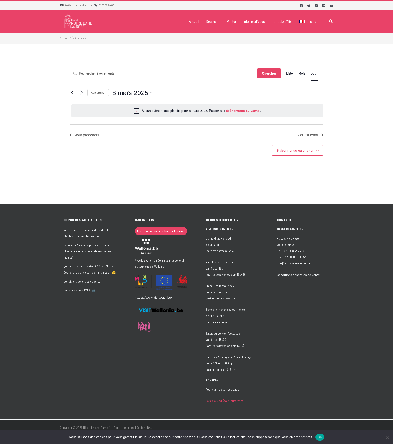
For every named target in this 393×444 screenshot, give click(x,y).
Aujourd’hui (98, 92)
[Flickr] (323, 6)
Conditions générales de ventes (83, 281)
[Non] (387, 437)
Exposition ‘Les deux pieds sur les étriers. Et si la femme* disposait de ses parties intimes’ (88, 251)
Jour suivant (308, 134)
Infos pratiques (254, 21)
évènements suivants (243, 110)
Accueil (194, 21)
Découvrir (213, 21)
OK (320, 437)
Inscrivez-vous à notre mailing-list (161, 231)
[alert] (197, 110)
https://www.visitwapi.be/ (153, 297)
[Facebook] (301, 6)
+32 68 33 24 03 (106, 5)
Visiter (231, 21)
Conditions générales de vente (298, 274)
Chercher (269, 73)
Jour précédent (87, 134)
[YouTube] (331, 6)
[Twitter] (308, 6)
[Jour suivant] (81, 92)
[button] (318, 21)
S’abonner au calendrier (295, 150)
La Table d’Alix (282, 21)
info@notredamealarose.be (78, 5)
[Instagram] (316, 6)
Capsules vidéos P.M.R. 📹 (79, 290)
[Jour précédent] (72, 92)
